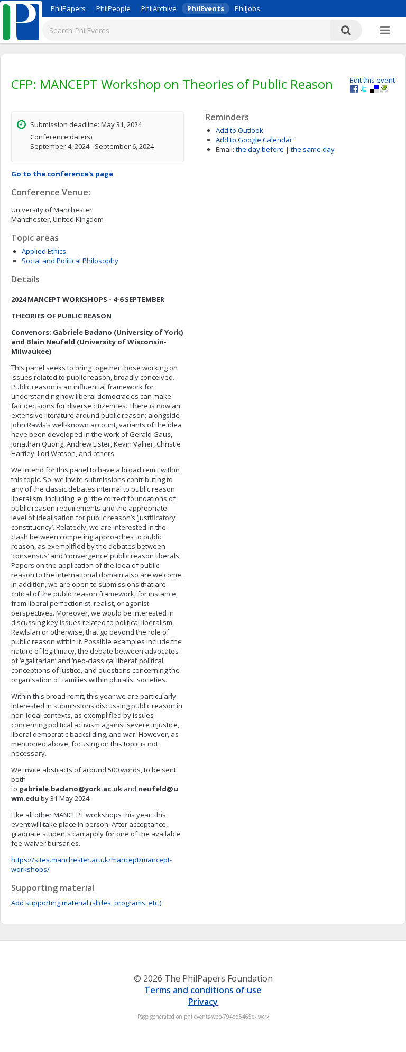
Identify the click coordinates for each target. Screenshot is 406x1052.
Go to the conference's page (62, 174)
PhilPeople (113, 8)
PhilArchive (159, 8)
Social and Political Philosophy (70, 260)
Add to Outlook (239, 130)
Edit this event (372, 80)
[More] (384, 31)
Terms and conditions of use (203, 990)
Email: (225, 149)
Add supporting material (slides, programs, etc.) (86, 902)
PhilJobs (247, 8)
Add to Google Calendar (254, 140)
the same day (313, 149)
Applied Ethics (44, 251)
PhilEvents (205, 8)
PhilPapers (68, 8)
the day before (260, 149)
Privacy (203, 1002)
